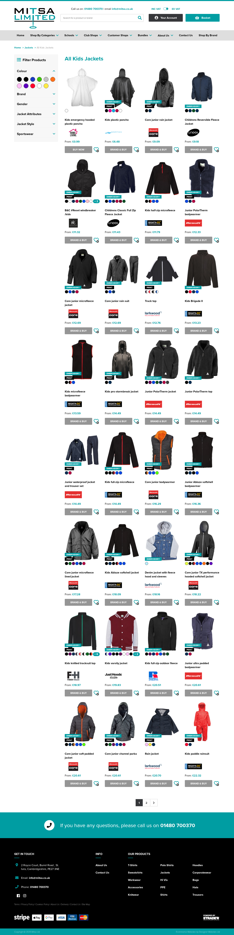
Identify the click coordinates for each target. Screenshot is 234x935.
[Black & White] (26, 79)
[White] (39, 85)
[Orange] (52, 79)
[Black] (19, 79)
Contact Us (102, 873)
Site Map (86, 904)
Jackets (28, 47)
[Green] (39, 79)
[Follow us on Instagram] (24, 896)
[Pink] (19, 85)
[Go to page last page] (154, 802)
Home (17, 47)
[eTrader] (211, 917)
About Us (101, 865)
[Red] (32, 85)
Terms (17, 904)
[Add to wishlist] (96, 149)
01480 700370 (93, 9)
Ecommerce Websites (186, 931)
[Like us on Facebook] (18, 896)
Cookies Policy (42, 904)
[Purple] (26, 85)
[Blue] (32, 79)
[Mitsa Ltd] (34, 18)
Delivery (65, 904)
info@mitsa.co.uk (122, 9)
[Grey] (46, 79)
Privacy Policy (27, 904)
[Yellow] (46, 85)
